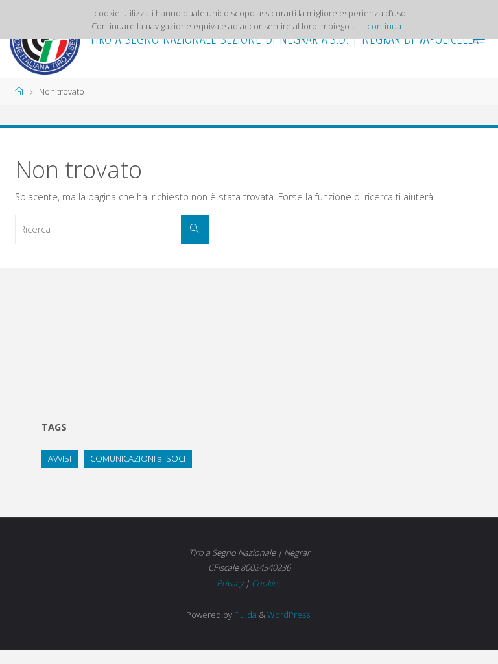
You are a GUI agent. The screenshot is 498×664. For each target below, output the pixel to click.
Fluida (244, 615)
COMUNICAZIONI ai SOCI (137, 458)
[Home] (19, 91)
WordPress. (289, 615)
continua (384, 26)
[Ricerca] (195, 229)
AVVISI (59, 458)
